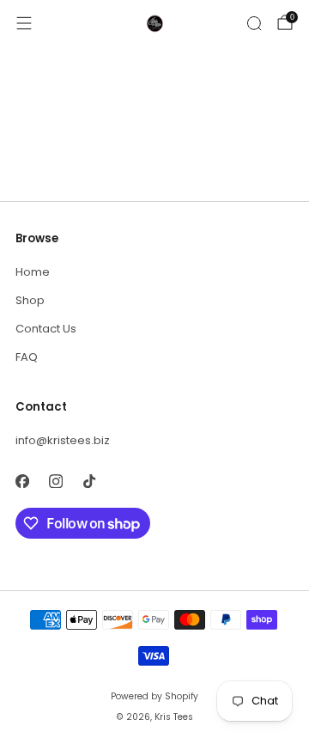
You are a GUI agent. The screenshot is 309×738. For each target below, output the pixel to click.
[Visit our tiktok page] (89, 480)
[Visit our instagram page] (55, 480)
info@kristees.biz (62, 440)
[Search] (254, 23)
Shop (30, 300)
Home (32, 272)
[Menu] (24, 23)
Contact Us (45, 328)
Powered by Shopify (154, 696)
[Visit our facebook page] (22, 480)
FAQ (26, 357)
